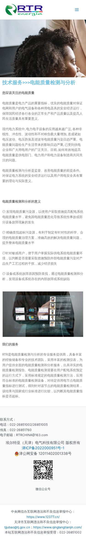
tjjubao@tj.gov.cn (17, 527)
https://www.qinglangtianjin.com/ (57, 527)
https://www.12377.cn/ (43, 517)
